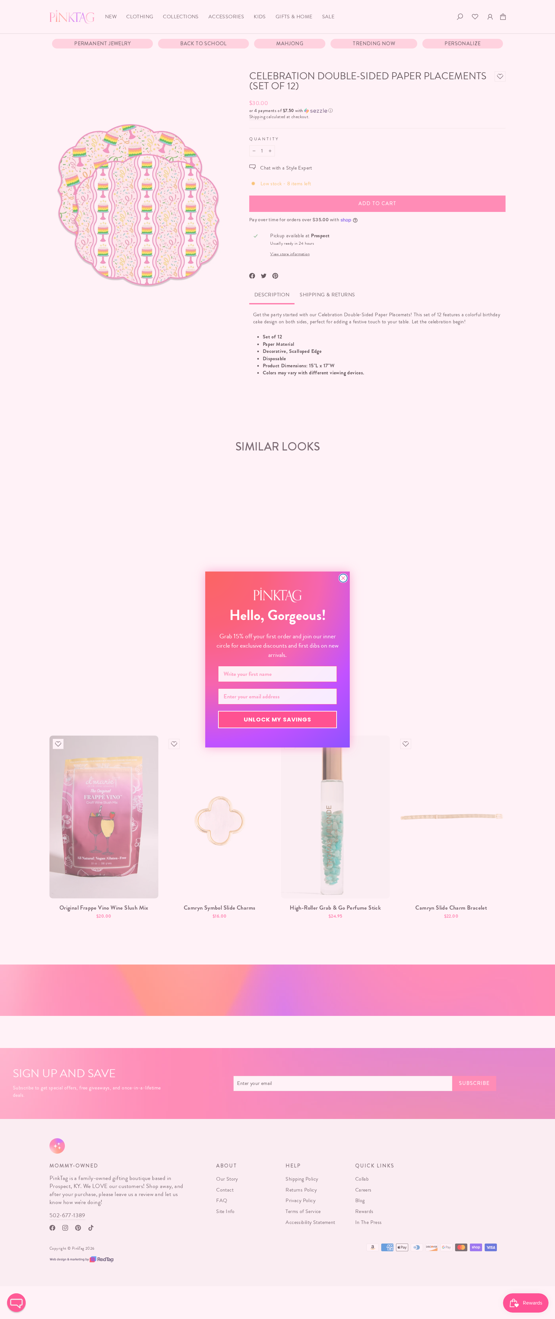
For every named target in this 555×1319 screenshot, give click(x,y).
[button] (16, 1302)
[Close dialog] (343, 578)
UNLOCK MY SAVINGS (277, 719)
